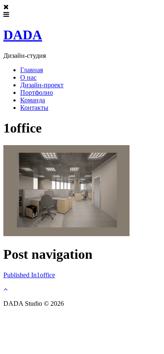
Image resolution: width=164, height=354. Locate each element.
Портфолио (36, 92)
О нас (28, 77)
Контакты (34, 107)
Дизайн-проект (41, 84)
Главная (31, 69)
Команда (32, 100)
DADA (22, 34)
